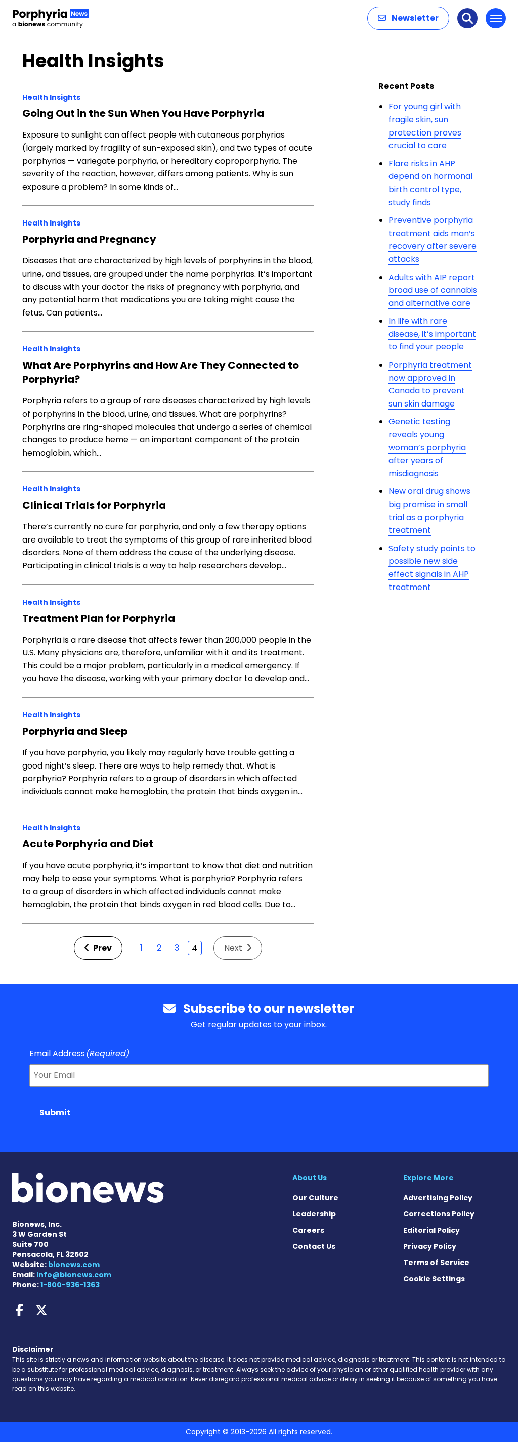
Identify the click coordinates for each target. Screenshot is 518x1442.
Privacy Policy (429, 1246)
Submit (55, 1112)
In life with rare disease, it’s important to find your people (432, 333)
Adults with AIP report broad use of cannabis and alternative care (432, 290)
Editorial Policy (431, 1230)
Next (234, 948)
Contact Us (313, 1246)
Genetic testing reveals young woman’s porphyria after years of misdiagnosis (427, 447)
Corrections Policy (438, 1214)
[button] (408, 18)
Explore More (428, 1178)
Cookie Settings (434, 1279)
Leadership (314, 1214)
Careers (308, 1230)
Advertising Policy (437, 1198)
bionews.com (74, 1264)
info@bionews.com (73, 1275)
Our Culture (315, 1198)
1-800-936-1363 (70, 1285)
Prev (102, 948)
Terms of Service (436, 1262)
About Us (309, 1178)
